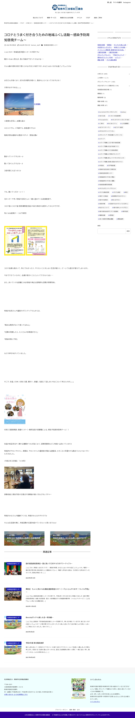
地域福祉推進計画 (103, 90)
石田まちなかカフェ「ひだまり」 (119, 204)
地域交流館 (101, 45)
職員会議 (102, 215)
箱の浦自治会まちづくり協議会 (109, 211)
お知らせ (100, 74)
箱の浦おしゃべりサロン (121, 207)
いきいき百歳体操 (115, 116)
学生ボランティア (118, 55)
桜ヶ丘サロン (116, 200)
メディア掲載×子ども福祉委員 (109, 150)
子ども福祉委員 (112, 60)
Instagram (127, 2)
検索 (99, 226)
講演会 (109, 45)
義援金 (100, 93)
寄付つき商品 (104, 196)
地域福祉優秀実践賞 (106, 184)
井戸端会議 (111, 165)
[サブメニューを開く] (129, 73)
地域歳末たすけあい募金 (107, 177)
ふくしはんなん (95, 702)
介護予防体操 (113, 52)
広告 (78, 710)
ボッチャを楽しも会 (120, 45)
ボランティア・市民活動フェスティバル (111, 135)
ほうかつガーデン (105, 127)
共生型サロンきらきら (105, 47)
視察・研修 (101, 101)
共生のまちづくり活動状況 (106, 86)
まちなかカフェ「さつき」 (107, 131)
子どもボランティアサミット (108, 188)
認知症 (112, 215)
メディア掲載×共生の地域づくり (109, 146)
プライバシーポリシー (61, 710)
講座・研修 (101, 60)
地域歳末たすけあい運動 (107, 181)
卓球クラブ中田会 (119, 47)
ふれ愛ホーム (102, 78)
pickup (124, 112)
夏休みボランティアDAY (105, 57)
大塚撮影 (37, 104)
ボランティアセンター (104, 55)
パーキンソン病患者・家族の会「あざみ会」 (111, 50)
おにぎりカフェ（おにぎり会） (120, 120)
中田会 (102, 165)
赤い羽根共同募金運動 (106, 219)
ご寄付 (102, 123)
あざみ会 (102, 116)
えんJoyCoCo (104, 120)
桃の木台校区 (104, 200)
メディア (117, 57)
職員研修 (100, 97)
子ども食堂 (117, 192)
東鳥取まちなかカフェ (118, 196)
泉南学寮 (102, 204)
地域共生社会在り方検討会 (108, 169)
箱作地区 (125, 211)
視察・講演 (72, 710)
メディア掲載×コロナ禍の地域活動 (110, 143)
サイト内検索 (117, 2)
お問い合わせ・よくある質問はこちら (16, 694)
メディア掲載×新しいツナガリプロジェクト (112, 158)
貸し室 (109, 2)
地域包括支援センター (51, 45)
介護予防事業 (102, 52)
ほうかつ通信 (119, 127)
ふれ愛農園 (125, 123)
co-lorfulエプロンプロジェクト (108, 112)
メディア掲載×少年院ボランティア (110, 154)
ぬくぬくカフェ (112, 123)
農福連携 (120, 219)
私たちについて (104, 207)
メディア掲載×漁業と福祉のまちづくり (111, 162)
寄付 (126, 192)
